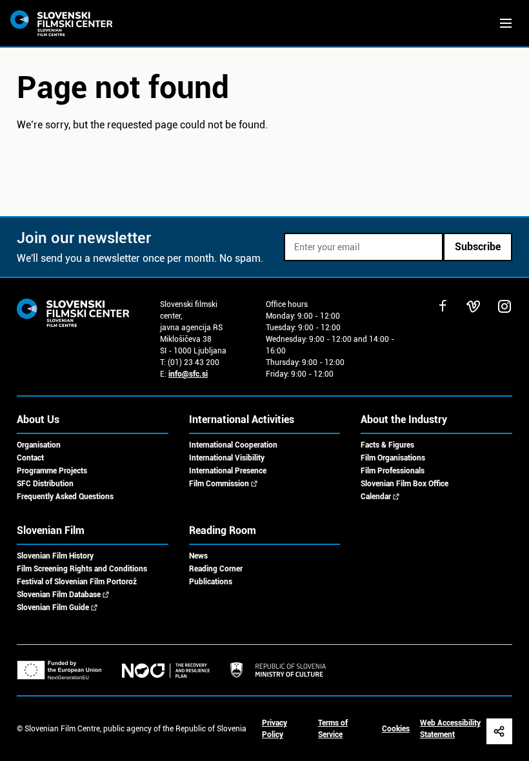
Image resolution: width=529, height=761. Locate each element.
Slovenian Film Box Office (404, 483)
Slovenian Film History (55, 555)
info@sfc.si (188, 374)
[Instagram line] (504, 306)
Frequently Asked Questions (65, 496)
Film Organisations (393, 457)
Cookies (396, 728)
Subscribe (478, 247)
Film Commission (219, 483)
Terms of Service (333, 728)
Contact (30, 457)
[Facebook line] (442, 306)
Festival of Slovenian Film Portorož (77, 581)
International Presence (227, 470)
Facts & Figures (387, 445)
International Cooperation (233, 445)
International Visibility (226, 457)
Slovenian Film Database (59, 594)
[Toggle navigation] (506, 23)
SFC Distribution (45, 483)
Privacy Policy (274, 728)
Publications (210, 581)
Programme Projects (52, 470)
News (198, 555)
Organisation (39, 445)
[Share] (499, 731)
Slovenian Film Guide (53, 607)
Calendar (376, 496)
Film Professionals (392, 470)
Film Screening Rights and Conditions (82, 568)
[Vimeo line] (473, 306)
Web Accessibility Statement (450, 728)
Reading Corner (216, 568)
